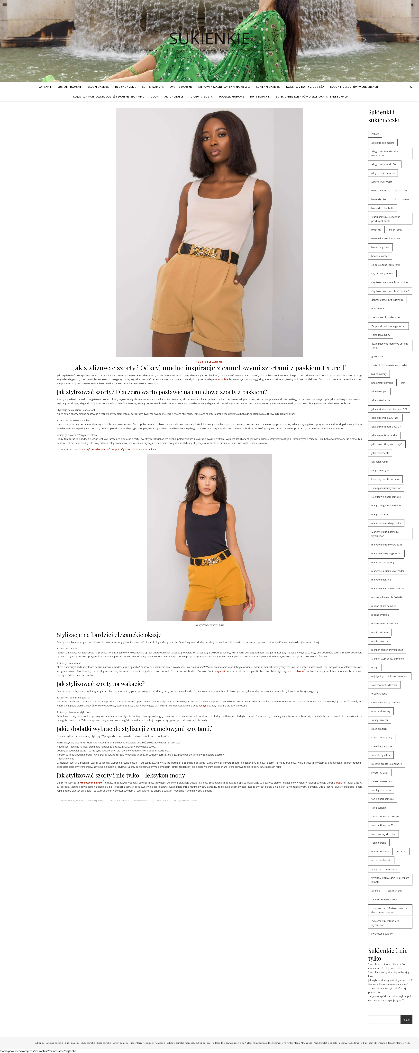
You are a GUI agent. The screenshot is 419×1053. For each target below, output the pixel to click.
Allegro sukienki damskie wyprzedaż (385, 153)
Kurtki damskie (153, 86)
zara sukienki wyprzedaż (385, 899)
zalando (375, 890)
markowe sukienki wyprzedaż (387, 570)
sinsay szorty (162, 800)
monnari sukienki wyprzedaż (387, 649)
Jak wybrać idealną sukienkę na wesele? (390, 980)
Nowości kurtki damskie (384, 685)
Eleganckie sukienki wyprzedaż (388, 326)
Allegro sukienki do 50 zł (384, 164)
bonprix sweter (380, 256)
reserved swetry (381, 711)
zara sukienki (395, 890)
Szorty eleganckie (209, 361)
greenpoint (377, 356)
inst (403, 382)
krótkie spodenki (96, 800)
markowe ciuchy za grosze (386, 562)
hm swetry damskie (382, 382)
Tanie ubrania (378, 842)
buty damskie (260, 96)
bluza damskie (379, 190)
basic (339, 782)
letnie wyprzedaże (142, 800)
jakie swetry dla (380, 453)
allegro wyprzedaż (381, 181)
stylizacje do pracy (381, 737)
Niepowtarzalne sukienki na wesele (224, 86)
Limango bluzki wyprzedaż (386, 488)
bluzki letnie (395, 229)
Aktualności (173, 96)
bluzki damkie (378, 199)
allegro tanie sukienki (383, 173)
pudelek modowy (231, 96)
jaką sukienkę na (380, 470)
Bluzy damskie (125, 86)
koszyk (202, 705)
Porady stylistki (201, 96)
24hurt (375, 133)
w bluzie (401, 851)
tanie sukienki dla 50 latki (385, 816)
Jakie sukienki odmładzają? (386, 426)
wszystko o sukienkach (384, 869)
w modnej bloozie (381, 860)
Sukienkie (45, 86)
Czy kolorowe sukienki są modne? (390, 291)
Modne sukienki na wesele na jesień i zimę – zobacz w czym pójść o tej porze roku (389, 988)
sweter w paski (380, 772)
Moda (154, 96)
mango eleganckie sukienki (386, 505)
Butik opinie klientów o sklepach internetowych (312, 96)
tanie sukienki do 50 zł (383, 825)
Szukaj (406, 1019)
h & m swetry (379, 373)
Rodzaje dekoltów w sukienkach (354, 86)
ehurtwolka (377, 308)
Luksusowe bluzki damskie (386, 496)
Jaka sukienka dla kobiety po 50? (389, 409)
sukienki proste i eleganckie (386, 763)
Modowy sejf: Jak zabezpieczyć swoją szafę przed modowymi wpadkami (115, 449)
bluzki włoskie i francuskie (385, 238)
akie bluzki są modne (382, 142)
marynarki (219, 671)
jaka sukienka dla (380, 400)
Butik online (221, 379)
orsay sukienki (379, 693)
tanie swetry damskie (383, 834)
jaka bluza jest (379, 391)
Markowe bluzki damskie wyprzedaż (385, 533)
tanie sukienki (378, 807)
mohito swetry (379, 641)
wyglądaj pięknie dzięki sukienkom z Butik (390, 879)
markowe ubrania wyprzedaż (387, 588)
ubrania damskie (380, 851)
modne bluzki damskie (383, 605)
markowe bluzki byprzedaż (386, 523)
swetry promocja (381, 790)
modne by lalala (380, 614)
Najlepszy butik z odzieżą (305, 86)
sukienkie (209, 38)
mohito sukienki (380, 632)
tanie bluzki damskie (382, 798)
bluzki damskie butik (382, 208)
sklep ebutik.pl (379, 728)
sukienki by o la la (381, 755)
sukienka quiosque (381, 746)
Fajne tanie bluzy (380, 334)
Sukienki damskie (70, 86)
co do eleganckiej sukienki (385, 264)
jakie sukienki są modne (384, 435)
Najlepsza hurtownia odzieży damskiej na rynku (109, 96)
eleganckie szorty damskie (71, 800)
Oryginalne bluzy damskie (385, 702)
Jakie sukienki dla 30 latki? (385, 417)
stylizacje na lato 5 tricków (185, 800)
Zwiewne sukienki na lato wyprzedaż (385, 923)
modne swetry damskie (384, 623)
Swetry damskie (181, 86)
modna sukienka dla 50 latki (386, 597)
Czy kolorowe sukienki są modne (389, 282)
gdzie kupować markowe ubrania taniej (389, 345)
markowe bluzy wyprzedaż (386, 553)
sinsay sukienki (379, 720)
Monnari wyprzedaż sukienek (387, 658)
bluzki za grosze (380, 247)
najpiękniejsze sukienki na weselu (389, 676)
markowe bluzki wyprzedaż (386, 544)
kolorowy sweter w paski (385, 479)
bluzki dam (401, 190)
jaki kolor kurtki (379, 461)
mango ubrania (379, 514)
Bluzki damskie (98, 86)
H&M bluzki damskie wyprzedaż (389, 365)
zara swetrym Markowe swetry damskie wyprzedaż (389, 910)
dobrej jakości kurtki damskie (387, 299)
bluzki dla (376, 229)
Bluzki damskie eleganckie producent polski (385, 219)
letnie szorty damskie (119, 800)
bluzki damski (401, 199)
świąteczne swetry (382, 933)
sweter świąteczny (382, 781)
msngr (375, 667)
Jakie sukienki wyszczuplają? (386, 444)
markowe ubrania (381, 579)
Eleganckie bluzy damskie (385, 317)
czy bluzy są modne (382, 273)
